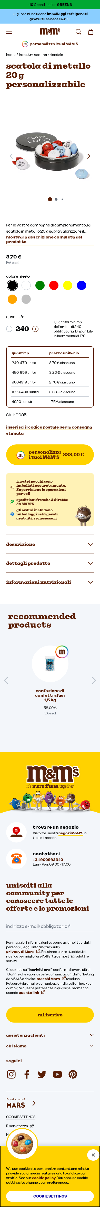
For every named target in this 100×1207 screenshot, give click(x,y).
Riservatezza (17, 1126)
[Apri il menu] (9, 32)
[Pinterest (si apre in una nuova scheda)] (73, 1074)
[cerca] (78, 32)
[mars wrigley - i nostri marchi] (21, 1103)
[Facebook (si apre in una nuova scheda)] (26, 1074)
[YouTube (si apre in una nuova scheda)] (57, 1074)
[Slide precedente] (8, 680)
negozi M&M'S (70, 833)
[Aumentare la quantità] (35, 329)
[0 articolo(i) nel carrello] (91, 32)
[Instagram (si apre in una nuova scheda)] (11, 1074)
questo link (29, 993)
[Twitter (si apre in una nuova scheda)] (42, 1074)
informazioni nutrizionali (38, 582)
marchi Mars (48, 979)
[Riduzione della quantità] (9, 329)
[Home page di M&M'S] (50, 32)
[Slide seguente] (89, 156)
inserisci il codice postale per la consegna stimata (49, 430)
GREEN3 (64, 5)
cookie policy (44, 1178)
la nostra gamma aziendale (41, 55)
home (11, 55)
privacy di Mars (20, 952)
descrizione (20, 544)
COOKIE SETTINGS (20, 1117)
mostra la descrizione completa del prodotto (44, 239)
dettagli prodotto (28, 563)
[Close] (93, 1155)
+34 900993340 (48, 860)
